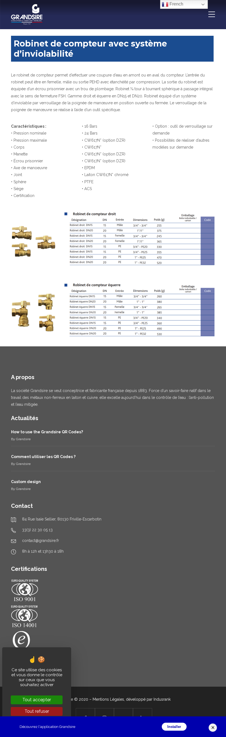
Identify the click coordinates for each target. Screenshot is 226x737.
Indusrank (162, 699)
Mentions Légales (108, 699)
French (175, 4)
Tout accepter (36, 699)
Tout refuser (37, 711)
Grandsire (23, 439)
